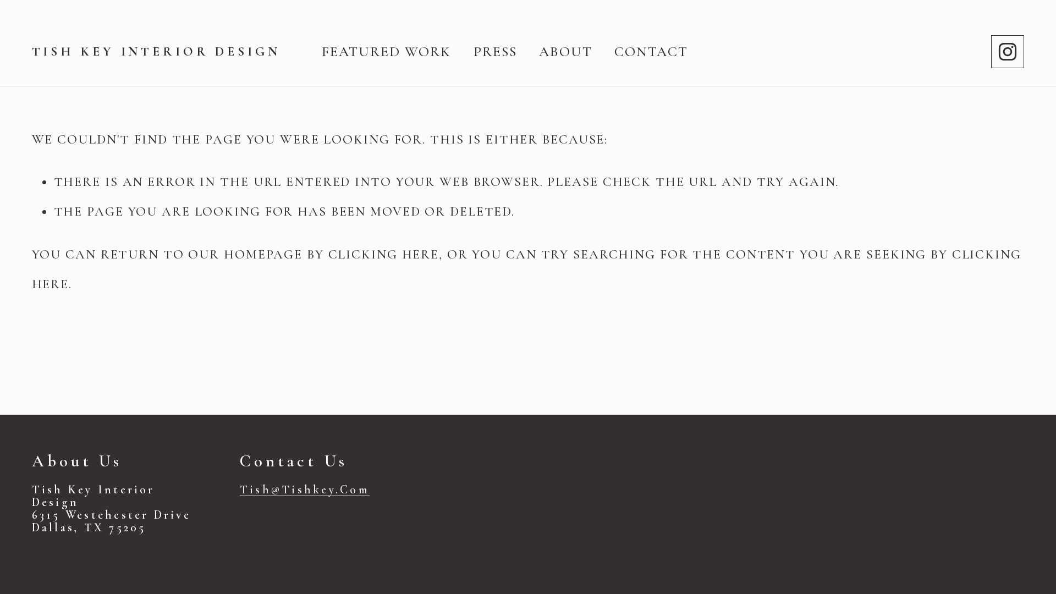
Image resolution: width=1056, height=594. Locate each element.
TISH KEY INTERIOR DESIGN (156, 51)
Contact (651, 51)
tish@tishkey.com (305, 489)
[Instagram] (1007, 51)
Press (495, 51)
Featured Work (387, 51)
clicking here (383, 254)
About (565, 51)
